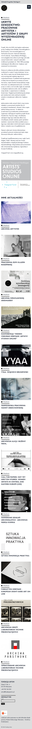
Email (2, 699)
